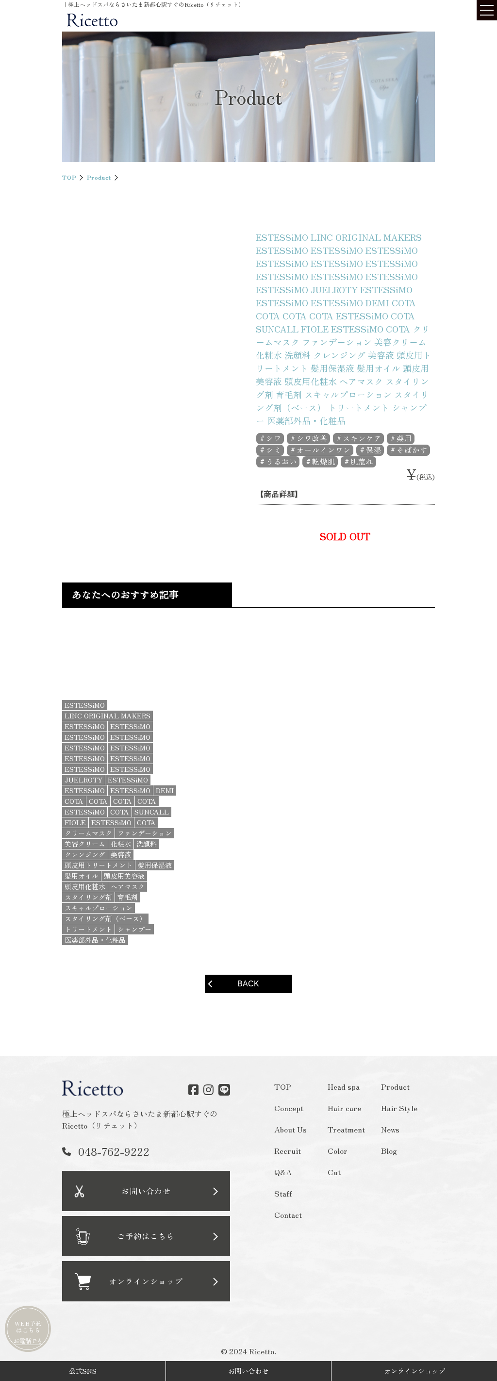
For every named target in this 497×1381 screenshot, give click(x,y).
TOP (69, 177)
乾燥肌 (323, 461)
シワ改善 (312, 438)
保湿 (373, 450)
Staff (283, 1193)
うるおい (281, 461)
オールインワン (324, 450)
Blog (389, 1150)
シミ (274, 450)
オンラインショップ (414, 1371)
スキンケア (362, 438)
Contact (288, 1214)
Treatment (346, 1129)
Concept (288, 1108)
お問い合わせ (146, 1191)
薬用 (404, 438)
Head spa (344, 1086)
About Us (290, 1129)
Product (99, 177)
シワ (274, 438)
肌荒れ (362, 461)
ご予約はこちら (146, 1236)
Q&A (283, 1172)
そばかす (412, 450)
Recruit (287, 1150)
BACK (248, 984)
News (390, 1129)
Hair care (345, 1108)
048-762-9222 (113, 1151)
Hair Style (399, 1108)
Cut (334, 1172)
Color (338, 1150)
